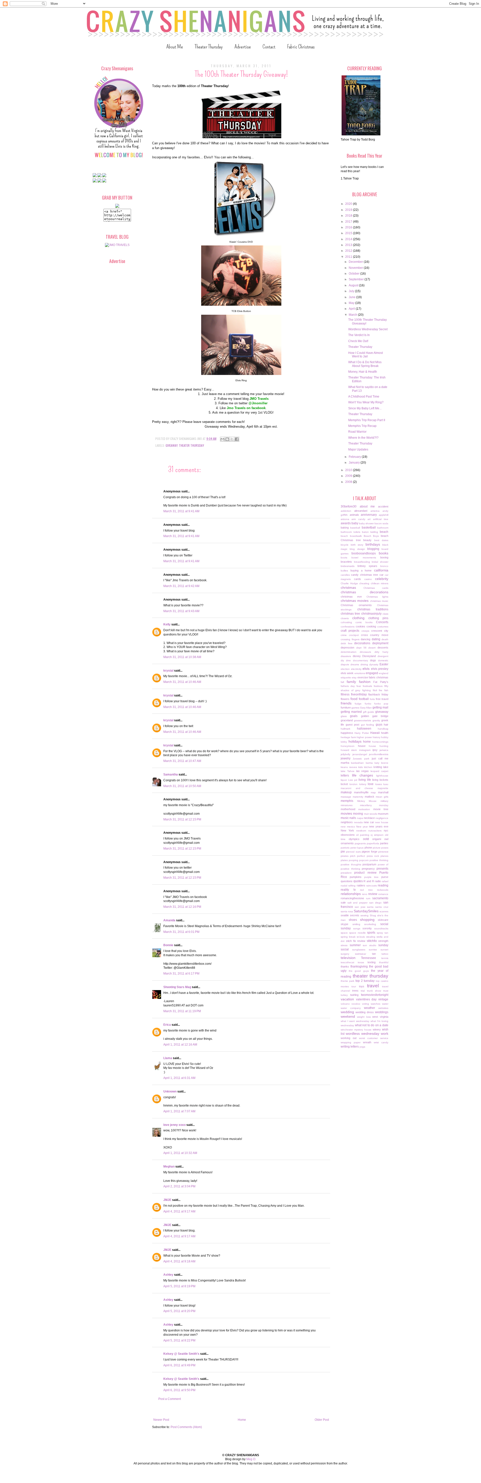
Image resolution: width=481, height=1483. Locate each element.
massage (346, 796)
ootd (366, 839)
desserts (383, 647)
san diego (375, 902)
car (382, 574)
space (344, 932)
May (352, 303)
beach (384, 532)
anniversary (369, 515)
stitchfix (372, 941)
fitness (345, 694)
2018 (349, 215)
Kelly (167, 624)
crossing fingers (350, 639)
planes (384, 856)
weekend (348, 1016)
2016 (349, 227)
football (364, 699)
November (356, 268)
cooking (371, 626)
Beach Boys (371, 536)
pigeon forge (369, 851)
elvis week (347, 673)
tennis (384, 958)
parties (384, 843)
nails (352, 818)
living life (364, 780)
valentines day (366, 999)
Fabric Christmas (301, 46)
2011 (349, 257)
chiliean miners (380, 583)
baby (354, 523)
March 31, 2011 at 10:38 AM (182, 657)
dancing (365, 639)
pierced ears (353, 851)
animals (354, 514)
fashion (365, 682)
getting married (351, 712)
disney (357, 656)
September (357, 279)
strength (383, 940)
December (356, 262)
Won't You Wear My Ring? (366, 402)
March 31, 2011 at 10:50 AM (182, 786)
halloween (364, 728)
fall (342, 682)
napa (360, 818)
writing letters (350, 1046)
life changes (362, 775)
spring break (348, 936)
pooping (353, 860)
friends (346, 703)
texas (361, 962)
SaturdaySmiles (366, 911)
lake (385, 766)
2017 (349, 221)
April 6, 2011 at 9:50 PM (179, 1390)
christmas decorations (364, 592)
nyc (386, 830)
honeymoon (347, 746)
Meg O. (251, 1459)
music (345, 818)
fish (386, 690)
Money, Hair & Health (362, 371)
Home (242, 1420)
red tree (366, 889)
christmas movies (355, 601)
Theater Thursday (209, 46)
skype (344, 924)
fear (358, 686)
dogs (373, 660)
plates (344, 860)
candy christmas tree (364, 574)
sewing (364, 915)
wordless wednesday (362, 1033)
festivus (378, 686)
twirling (354, 994)
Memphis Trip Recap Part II (366, 420)
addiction (346, 510)
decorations (362, 643)
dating (376, 639)
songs (356, 928)
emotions (359, 673)
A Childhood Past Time (363, 396)
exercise (362, 677)
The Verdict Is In (359, 335)
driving (364, 664)
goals (353, 716)
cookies (360, 626)
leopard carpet (379, 771)
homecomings (380, 741)
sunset (384, 949)
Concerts (382, 622)
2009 (349, 476)
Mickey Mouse (367, 801)
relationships (351, 894)
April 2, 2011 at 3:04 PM (179, 1186)
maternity (358, 796)
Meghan (169, 1166)
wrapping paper (350, 1042)
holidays (355, 741)
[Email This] (222, 439)
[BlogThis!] (227, 439)
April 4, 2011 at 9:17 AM (179, 1211)
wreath (367, 1042)
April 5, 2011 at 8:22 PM (179, 1340)
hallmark (345, 728)
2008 (349, 482)
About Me (174, 46)
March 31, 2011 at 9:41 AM (181, 511)
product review (365, 872)
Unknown (170, 1091)
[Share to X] (231, 439)
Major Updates (358, 449)
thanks (345, 966)
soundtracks (381, 928)
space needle (357, 932)
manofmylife (361, 792)
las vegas (362, 770)
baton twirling (370, 532)
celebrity (381, 579)
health (384, 732)
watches (375, 1003)
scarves (384, 911)
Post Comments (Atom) (186, 1427)
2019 (349, 210)
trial (363, 990)
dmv (348, 660)
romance (383, 894)
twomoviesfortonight (374, 995)
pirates (344, 856)
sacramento (380, 898)
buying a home (361, 570)
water (385, 1003)
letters (345, 775)
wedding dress (364, 1012)
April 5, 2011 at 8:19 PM (179, 1286)
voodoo (355, 1003)
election (345, 669)
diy (342, 660)
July (352, 291)
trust (385, 990)
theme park (347, 981)
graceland (347, 720)
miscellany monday (374, 805)
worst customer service (374, 1038)
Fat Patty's (380, 681)
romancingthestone (352, 898)
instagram (365, 750)
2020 (349, 204)
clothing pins (378, 618)
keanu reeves (349, 767)
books (383, 553)
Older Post (322, 1420)
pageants (360, 843)
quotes (358, 881)
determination (348, 652)
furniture (346, 707)
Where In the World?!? (363, 437)
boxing (384, 557)
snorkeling (370, 924)
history (376, 737)
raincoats (371, 885)
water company (351, 1008)
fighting (366, 690)
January (354, 462)
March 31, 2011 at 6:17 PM (181, 973)
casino (368, 579)
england (383, 673)
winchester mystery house (356, 1029)
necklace (369, 817)
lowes (378, 784)
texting (372, 962)
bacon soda (381, 523)
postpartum (369, 864)
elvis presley (380, 669)
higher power (364, 737)
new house (381, 822)
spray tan (382, 932)
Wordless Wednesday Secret (368, 329)
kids (360, 767)
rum (368, 898)
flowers (345, 698)
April (352, 308)
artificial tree (380, 519)
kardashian (357, 762)
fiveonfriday (359, 694)
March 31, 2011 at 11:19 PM (182, 1011)
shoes (353, 920)
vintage (383, 999)
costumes (382, 626)
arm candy (358, 519)
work (384, 1033)
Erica (167, 1024)
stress (344, 945)
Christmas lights (377, 596)
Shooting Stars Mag (177, 987)
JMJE (167, 1200)
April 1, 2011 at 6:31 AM (179, 1078)
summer (355, 945)
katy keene (381, 762)
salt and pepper (357, 902)
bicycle (344, 544)
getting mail (380, 707)
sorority (367, 928)
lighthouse (382, 775)
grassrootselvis (362, 720)
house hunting (378, 746)
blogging (373, 549)
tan (374, 953)
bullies (344, 570)
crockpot (354, 635)
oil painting (362, 834)
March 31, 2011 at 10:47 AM (182, 761)
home (367, 741)
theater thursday (191, 445)
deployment (380, 643)
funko (368, 703)
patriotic (345, 847)
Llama (167, 1058)
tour (353, 986)
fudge (358, 703)
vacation (347, 999)
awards (346, 523)
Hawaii (375, 733)
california (381, 570)
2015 (349, 233)
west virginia (380, 1016)
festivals (367, 686)
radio (378, 881)
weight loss (364, 1016)
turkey (344, 995)
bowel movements (363, 557)
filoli (375, 690)
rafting (351, 885)
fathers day (348, 686)
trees (355, 990)
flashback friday (378, 694)
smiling (356, 924)
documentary (360, 660)
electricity (356, 669)
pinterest (383, 851)
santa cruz (381, 907)
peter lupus (357, 847)
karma (369, 762)
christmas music (379, 601)
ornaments (347, 843)
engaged (372, 673)
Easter (384, 664)
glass (344, 716)
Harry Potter (361, 733)
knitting (378, 766)
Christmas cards (376, 588)
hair (386, 724)
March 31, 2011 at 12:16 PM (182, 907)
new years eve (378, 826)
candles (345, 574)
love (371, 784)
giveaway (171, 445)
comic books (364, 622)
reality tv (348, 889)
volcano (345, 1003)
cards (357, 579)
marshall (383, 792)
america (375, 510)
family (351, 682)
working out (348, 1038)
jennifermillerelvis (378, 754)
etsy (354, 677)
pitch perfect (357, 856)
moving (358, 813)
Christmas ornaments (356, 605)
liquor (344, 780)
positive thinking (379, 860)
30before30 (348, 506)
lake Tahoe (347, 771)
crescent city (379, 630)
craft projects (350, 630)
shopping (367, 920)
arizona (345, 519)
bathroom (382, 527)
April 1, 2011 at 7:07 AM (179, 1111)
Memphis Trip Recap (362, 426)
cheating (364, 583)
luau (385, 784)
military (384, 801)
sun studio (369, 945)
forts (372, 699)
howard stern (349, 750)
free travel (382, 698)
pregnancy (368, 868)
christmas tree (350, 613)
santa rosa (347, 911)
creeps (365, 630)
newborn (361, 830)
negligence (382, 818)
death (385, 639)
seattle (345, 915)
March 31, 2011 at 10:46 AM (182, 682)
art (369, 519)
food (353, 699)
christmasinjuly (371, 613)
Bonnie (168, 945)
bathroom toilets (350, 532)
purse (384, 876)
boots (344, 557)
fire (380, 690)
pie (343, 851)
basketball (369, 527)
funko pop (381, 703)
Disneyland (369, 656)
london (353, 784)
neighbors (347, 822)
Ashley (168, 1274)
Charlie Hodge (349, 583)
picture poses (380, 847)
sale (343, 902)
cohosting (346, 622)
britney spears (367, 565)
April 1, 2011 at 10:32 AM (180, 1153)
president (346, 872)
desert (372, 647)
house (362, 745)
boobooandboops (363, 553)
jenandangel (359, 754)
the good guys (359, 971)
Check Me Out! (358, 341)
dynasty (373, 664)
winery (377, 1029)
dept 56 (361, 647)
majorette (383, 788)
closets (345, 618)
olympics (354, 839)
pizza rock (373, 856)
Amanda (169, 920)
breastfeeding (362, 561)
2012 (349, 250)
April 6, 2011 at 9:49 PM (179, 1365)
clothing (358, 618)
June (352, 297)
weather (369, 1008)
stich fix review (356, 940)
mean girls (382, 796)
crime (344, 635)
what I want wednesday (355, 1021)
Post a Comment (169, 1399)
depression (347, 647)
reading (383, 885)
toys (361, 986)
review (372, 894)
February (355, 457)
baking (345, 527)
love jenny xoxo (174, 1125)
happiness (347, 732)
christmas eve (351, 596)
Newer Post (161, 1420)
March (353, 314)
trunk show (374, 990)
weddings (381, 1012)
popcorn (364, 860)
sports (371, 932)
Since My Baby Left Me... (365, 408)
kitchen (368, 767)
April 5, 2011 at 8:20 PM (179, 1311)
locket (344, 784)
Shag (373, 915)
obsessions (348, 834)
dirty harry (381, 652)
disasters (346, 656)
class (385, 613)
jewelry (345, 758)
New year (362, 826)
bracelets (346, 561)
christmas (348, 588)
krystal (168, 670)
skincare (383, 919)
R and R (369, 881)
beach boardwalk (351, 536)
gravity (376, 720)
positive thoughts (351, 864)
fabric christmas (378, 677)
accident (383, 506)
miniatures (346, 805)
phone (368, 847)
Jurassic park (361, 758)
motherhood (348, 809)
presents (382, 868)
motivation (364, 809)
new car (369, 822)
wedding (347, 1012)
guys (379, 724)
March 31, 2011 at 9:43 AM (181, 611)
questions (346, 881)
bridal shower (380, 561)
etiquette (346, 677)
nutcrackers (375, 830)
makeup (346, 792)
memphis (347, 801)
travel (373, 985)
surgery (345, 953)
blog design (357, 549)
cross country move (375, 634)
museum (383, 813)
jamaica (384, 750)
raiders (361, 885)
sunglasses (358, 949)
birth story (357, 544)
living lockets (380, 779)
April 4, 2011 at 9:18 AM (179, 1261)
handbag (383, 728)
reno (364, 894)
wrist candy (381, 1042)
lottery (362, 784)
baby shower (366, 523)
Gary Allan (366, 707)
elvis (366, 669)
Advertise (242, 46)
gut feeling (367, 724)
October (354, 273)
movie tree (380, 809)
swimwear (360, 953)
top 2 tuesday (365, 981)
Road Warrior (357, 431)
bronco (384, 566)
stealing (370, 936)
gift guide (368, 712)
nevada (358, 822)
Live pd (352, 780)
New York (347, 830)
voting (365, 1003)
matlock (369, 796)
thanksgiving (359, 966)
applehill (383, 514)
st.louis (361, 936)
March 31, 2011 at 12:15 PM (182, 819)
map (373, 792)
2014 (349, 239)
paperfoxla (373, 843)
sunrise (373, 949)
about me (367, 506)
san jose (360, 907)
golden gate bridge (375, 716)
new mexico (348, 826)
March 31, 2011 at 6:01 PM (181, 932)
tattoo (385, 953)
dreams (354, 664)
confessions (347, 626)
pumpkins (356, 876)
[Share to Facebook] (236, 439)
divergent (383, 656)
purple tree (371, 877)
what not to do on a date (371, 1025)
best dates (381, 540)
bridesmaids (347, 566)
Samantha (170, 774)
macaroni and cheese (357, 788)
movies (346, 813)
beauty (367, 540)
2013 (349, 245)
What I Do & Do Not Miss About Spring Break (365, 363)
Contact (269, 46)
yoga (362, 1046)
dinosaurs (365, 652)
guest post (352, 724)
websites (383, 1008)
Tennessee (368, 958)
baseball (355, 527)
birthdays (373, 544)
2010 (349, 470)
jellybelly (345, 754)
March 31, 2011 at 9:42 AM (181, 586)
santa (370, 907)
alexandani (360, 510)
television (348, 958)
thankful (383, 962)
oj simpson (377, 834)
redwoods (382, 889)
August (354, 285)
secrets (354, 915)
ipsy (375, 749)
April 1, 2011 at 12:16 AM (180, 1044)
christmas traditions (373, 609)
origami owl (380, 839)
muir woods (370, 813)
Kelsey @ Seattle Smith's (181, 1354)
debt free (346, 643)
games (355, 707)
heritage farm (348, 737)
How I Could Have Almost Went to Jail (365, 354)
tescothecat (347, 962)
